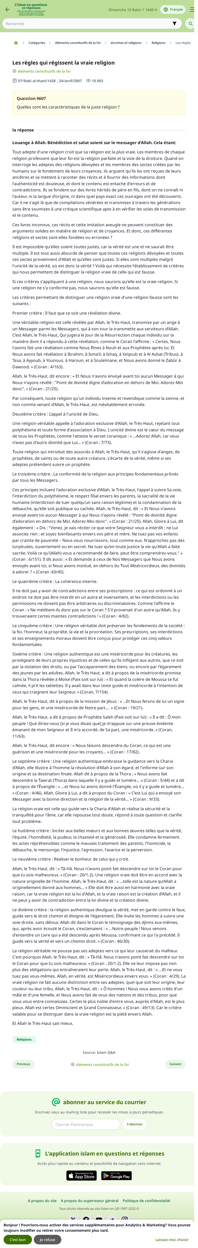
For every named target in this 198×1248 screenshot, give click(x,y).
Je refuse (47, 1239)
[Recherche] (190, 23)
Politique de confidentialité (146, 1200)
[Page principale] (15, 42)
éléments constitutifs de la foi (44, 71)
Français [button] (176, 9)
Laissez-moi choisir (172, 1239)
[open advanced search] (174, 23)
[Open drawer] (192, 9)
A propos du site (42, 1200)
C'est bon (18, 1239)
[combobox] (88, 23)
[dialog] (97, 1234)
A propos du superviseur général (90, 1200)
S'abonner (135, 1124)
